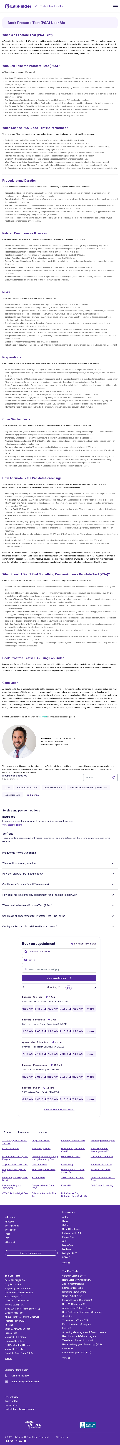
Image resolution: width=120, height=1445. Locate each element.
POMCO (66, 1257)
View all (66, 1262)
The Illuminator (12, 1225)
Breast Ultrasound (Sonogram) (77, 1300)
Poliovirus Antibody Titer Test (44, 1194)
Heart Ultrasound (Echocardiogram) (79, 1336)
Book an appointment (31, 1253)
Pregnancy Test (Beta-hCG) (14, 1171)
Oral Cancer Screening (102, 1185)
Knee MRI (66, 1185)
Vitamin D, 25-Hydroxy (15, 1337)
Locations (42, 1132)
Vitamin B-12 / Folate (15, 1349)
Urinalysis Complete (14, 1341)
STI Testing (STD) (13, 1296)
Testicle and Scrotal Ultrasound (77, 1340)
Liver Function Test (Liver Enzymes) (15, 1158)
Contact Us (10, 1242)
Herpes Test (11, 1333)
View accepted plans (12, 825)
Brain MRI (66, 1328)
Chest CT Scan (39, 1164)
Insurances (24, 1132)
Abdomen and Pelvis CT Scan (103, 1179)
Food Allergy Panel (41, 1148)
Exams (7, 1132)
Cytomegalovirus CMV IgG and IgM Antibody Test (45, 1158)
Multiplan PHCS (69, 1253)
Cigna (65, 1221)
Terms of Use (11, 1401)
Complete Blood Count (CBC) (43, 1187)
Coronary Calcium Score (73, 1140)
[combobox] (59, 951)
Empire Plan (68, 1237)
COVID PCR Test (10, 1148)
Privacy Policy (11, 1397)
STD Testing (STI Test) (73, 1177)
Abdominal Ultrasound (73, 1284)
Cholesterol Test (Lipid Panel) (19, 1292)
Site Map (60, 1437)
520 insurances (10, 778)
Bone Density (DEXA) (101, 1164)
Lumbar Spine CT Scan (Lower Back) (73, 1171)
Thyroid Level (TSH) (14, 1304)
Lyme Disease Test (70, 1156)
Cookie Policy (11, 1405)
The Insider (10, 1229)
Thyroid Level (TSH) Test (15, 1164)
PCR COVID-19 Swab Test (17, 1300)
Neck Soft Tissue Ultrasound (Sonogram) (82, 1312)
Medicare (66, 1249)
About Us (9, 1221)
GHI (64, 1241)
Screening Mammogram (103, 1140)
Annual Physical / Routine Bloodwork (22, 1317)
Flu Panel (9, 1325)
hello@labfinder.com (25, 1381)
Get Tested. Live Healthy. (49, 6)
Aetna (65, 1217)
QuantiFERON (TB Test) (16, 1280)
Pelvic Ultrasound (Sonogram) (76, 1324)
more (90, 1008)
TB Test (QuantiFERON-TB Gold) (14, 1142)
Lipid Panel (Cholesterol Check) (73, 1150)
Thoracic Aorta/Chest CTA (75, 1320)
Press (7, 1234)
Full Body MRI (38, 1177)
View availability (57, 977)
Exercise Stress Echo (72, 1288)
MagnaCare (67, 1245)
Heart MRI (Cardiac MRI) (43, 1169)
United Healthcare (71, 1229)
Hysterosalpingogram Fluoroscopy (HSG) (82, 1344)
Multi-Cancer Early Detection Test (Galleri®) (74, 1194)
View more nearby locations (59, 1109)
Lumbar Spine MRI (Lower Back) (15, 1179)
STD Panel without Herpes (17, 1345)
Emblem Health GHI (71, 1233)
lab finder (43, 717)
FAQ (7, 1238)
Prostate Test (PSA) (101, 1169)
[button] (55, 987)
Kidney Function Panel (102, 1156)
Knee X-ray (67, 1348)
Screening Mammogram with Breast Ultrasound (85, 1332)
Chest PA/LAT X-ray (72, 1296)
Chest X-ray (67, 1164)
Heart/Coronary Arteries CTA (76, 1280)
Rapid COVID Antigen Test (17, 1329)
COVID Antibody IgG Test (15, 1193)
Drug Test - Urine (41, 1140)
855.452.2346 (20, 1375)
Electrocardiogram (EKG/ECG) (11, 1187)
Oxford (65, 1225)
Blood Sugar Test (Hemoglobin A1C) (100, 1150)
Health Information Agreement (20, 1409)
